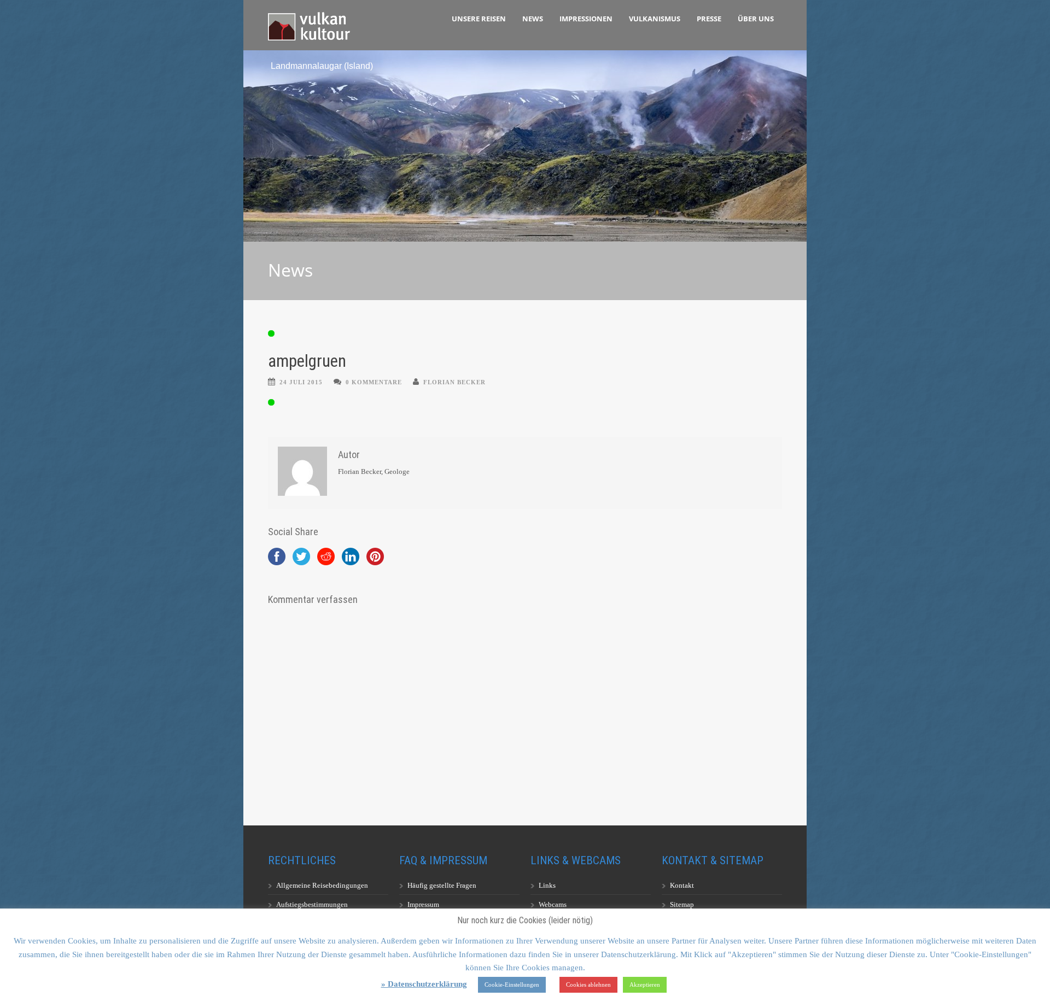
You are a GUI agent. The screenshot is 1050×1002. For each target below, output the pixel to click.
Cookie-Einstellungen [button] (512, 984)
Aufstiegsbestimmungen (312, 904)
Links (547, 885)
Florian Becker (454, 382)
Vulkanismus (654, 19)
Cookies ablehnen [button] (588, 984)
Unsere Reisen (479, 19)
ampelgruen (307, 361)
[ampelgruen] (525, 333)
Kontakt (682, 885)
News (532, 19)
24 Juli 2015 (301, 382)
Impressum (423, 904)
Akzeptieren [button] (644, 984)
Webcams (553, 904)
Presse (709, 19)
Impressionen (585, 19)
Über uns (756, 19)
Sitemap (682, 904)
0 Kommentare (374, 382)
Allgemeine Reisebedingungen (322, 885)
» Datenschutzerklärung (424, 984)
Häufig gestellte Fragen (441, 885)
